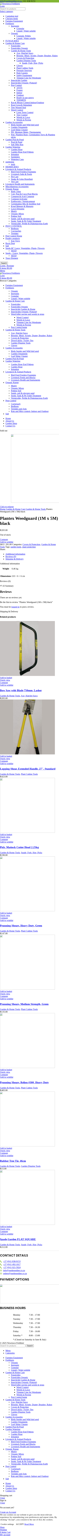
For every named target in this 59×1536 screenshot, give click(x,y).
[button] (6, 677)
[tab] (32, 554)
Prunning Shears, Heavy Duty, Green (21, 925)
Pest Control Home (13, 236)
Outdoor (20, 95)
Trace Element (11, 258)
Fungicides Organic (19, 48)
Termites (14, 233)
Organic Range (12, 189)
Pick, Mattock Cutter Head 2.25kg (19, 847)
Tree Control (21, 115)
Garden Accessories (14, 122)
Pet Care (14, 176)
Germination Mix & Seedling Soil (25, 204)
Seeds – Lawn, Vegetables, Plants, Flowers (24, 253)
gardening (9, 162)
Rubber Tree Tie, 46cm (13, 1160)
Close (2, 1498)
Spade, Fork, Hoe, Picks (32, 63)
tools (13, 164)
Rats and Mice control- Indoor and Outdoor (30, 411)
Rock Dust (10, 243)
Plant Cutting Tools (24, 68)
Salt (7, 246)
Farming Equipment (14, 21)
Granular (20, 28)
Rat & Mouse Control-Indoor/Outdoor (27, 102)
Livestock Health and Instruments (20, 184)
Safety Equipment (24, 75)
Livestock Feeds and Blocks (23, 377)
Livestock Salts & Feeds (21, 174)
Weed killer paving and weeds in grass (27, 314)
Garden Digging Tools (26, 60)
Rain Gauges (22, 73)
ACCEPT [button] (20, 1524)
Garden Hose (17, 149)
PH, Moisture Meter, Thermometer (26, 132)
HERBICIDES (12, 167)
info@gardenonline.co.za (11, 1)
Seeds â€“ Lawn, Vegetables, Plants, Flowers (25, 248)
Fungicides (15, 46)
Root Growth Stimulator (21, 105)
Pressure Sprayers (24, 70)
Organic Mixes (17, 214)
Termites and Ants (19, 409)
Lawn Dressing (17, 209)
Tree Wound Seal (18, 107)
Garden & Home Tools (21, 51)
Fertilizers (9, 23)
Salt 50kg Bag (17, 144)
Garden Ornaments (19, 127)
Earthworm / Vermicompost (23, 201)
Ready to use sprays (25, 97)
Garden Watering (12, 147)
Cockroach (15, 404)
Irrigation (15, 154)
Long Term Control (24, 112)
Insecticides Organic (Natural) (24, 83)
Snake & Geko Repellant (22, 179)
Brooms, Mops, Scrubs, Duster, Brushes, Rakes (37, 55)
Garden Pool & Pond (14, 139)
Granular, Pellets (23, 36)
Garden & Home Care (15, 43)
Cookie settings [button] (7, 1524)
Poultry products (12, 238)
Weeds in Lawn (23, 117)
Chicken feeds (11, 18)
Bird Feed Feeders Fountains (23, 172)
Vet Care (15, 181)
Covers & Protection (25, 58)
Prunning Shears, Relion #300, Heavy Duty (24, 1082)
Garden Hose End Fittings (22, 152)
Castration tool (11, 16)
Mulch (14, 211)
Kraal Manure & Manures (22, 206)
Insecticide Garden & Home (23, 309)
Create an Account (8, 1512)
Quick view (5, 680)
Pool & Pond (16, 142)
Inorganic (15, 26)
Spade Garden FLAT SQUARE (18, 1239)
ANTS (19, 88)
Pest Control (16, 85)
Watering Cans (17, 159)
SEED (14, 251)
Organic (14, 33)
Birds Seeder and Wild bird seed (25, 125)
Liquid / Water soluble (26, 31)
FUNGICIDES (12, 41)
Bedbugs (15, 228)
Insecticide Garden (19, 80)
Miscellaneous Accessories (17, 186)
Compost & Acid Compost (22, 196)
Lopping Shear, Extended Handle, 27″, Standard (27, 768)
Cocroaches (16, 231)
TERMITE (21, 100)
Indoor (19, 93)
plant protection (29, 547)
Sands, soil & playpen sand (22, 218)
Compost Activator (19, 199)
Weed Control (17, 110)
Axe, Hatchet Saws (24, 53)
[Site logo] (10, 6)
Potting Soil (16, 216)
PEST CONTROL (13, 226)
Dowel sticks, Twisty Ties (22, 340)
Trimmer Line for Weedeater (28, 78)
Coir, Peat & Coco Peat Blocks (24, 194)
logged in (15, 607)
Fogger (19, 90)
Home (3, 509)
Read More (29, 1524)
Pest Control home (19, 327)
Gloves (19, 65)
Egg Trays (15, 241)
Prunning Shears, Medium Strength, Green (24, 1004)
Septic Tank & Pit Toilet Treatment (26, 221)
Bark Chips (16, 191)
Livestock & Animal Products (18, 169)
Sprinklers (15, 157)
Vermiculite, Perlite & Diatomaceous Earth (29, 223)
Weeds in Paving (23, 120)
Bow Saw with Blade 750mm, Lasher (21, 690)
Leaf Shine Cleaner (19, 130)
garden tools (16, 547)
